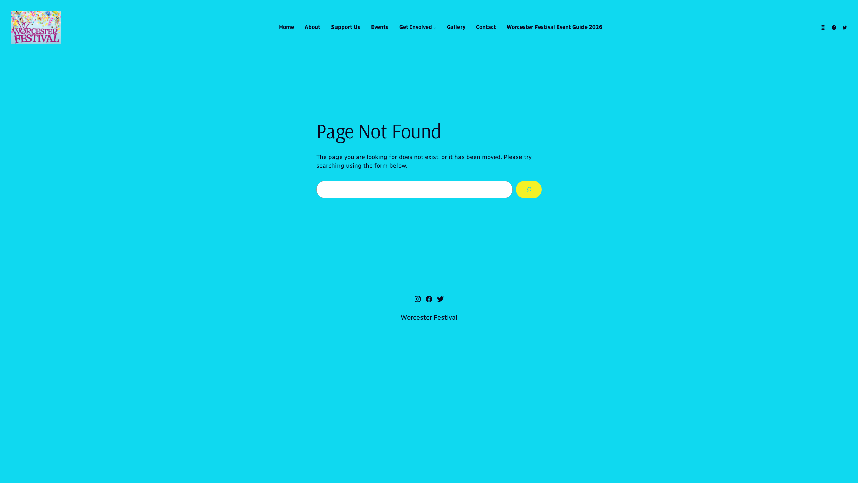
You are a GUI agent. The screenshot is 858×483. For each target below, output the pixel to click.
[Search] (529, 189)
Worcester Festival (429, 317)
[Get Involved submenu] (435, 27)
